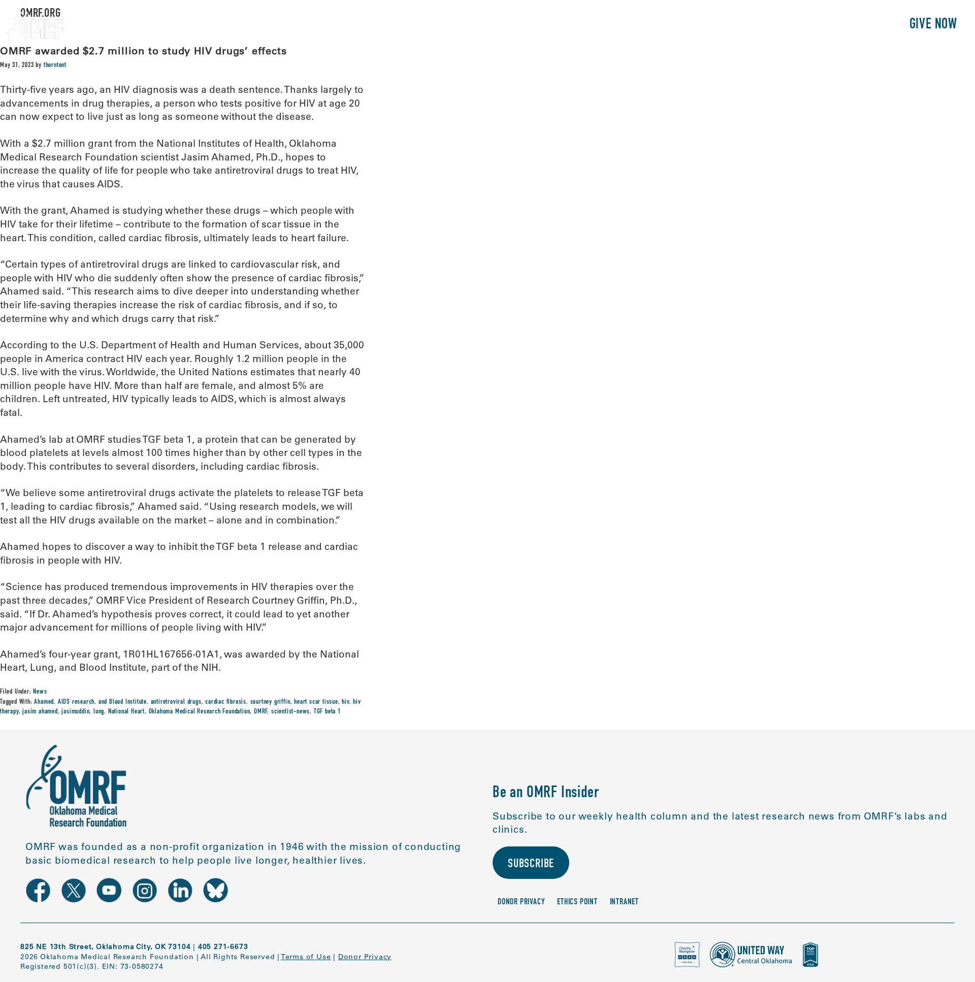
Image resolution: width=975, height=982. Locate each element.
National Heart (126, 711)
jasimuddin (75, 711)
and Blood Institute (123, 702)
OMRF (260, 711)
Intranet (624, 902)
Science (728, 25)
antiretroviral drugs (176, 702)
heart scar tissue (316, 702)
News (40, 692)
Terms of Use (306, 956)
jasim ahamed (40, 711)
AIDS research (76, 702)
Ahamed (44, 702)
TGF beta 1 (327, 711)
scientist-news (290, 711)
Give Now (933, 25)
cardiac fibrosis (225, 702)
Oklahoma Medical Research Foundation (199, 711)
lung (98, 711)
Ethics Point (577, 902)
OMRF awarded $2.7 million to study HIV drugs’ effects (143, 50)
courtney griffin (270, 702)
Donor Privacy (521, 902)
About (679, 25)
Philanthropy (855, 25)
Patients (783, 25)
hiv (345, 702)
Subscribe (531, 865)
